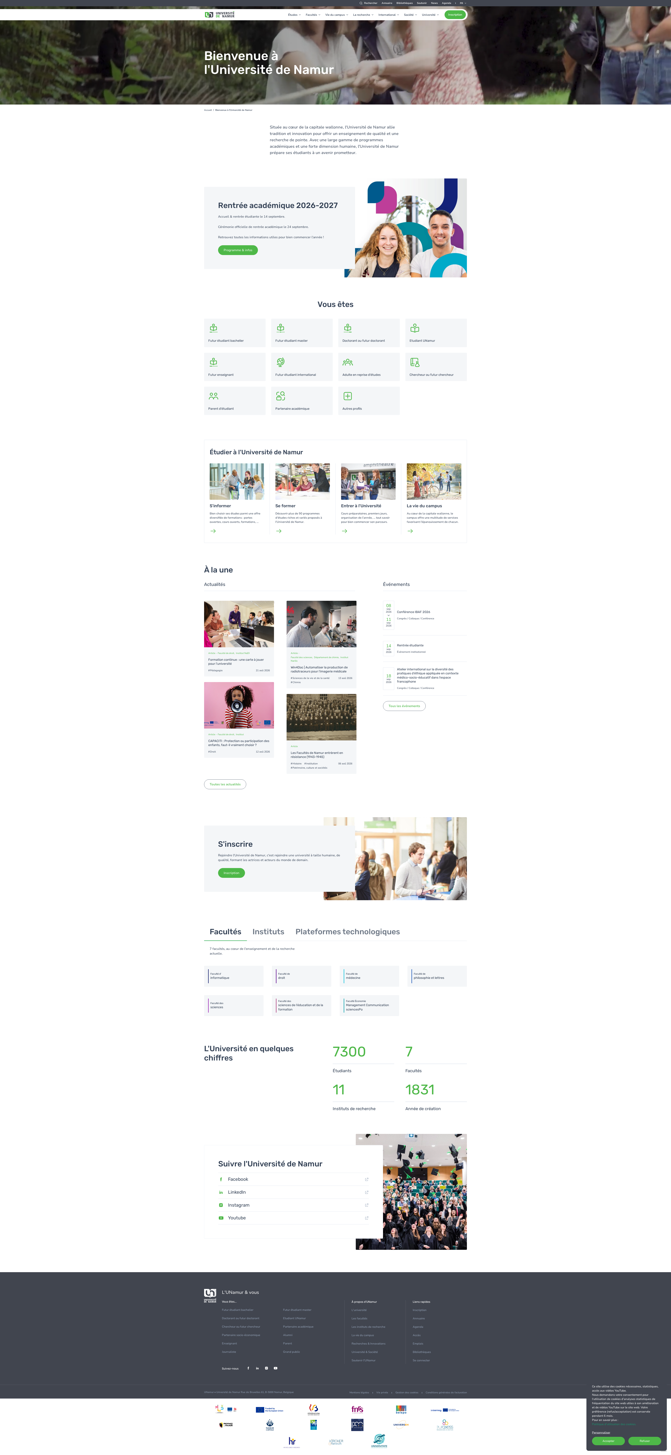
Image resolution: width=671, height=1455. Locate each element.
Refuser (645, 1441)
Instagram (239, 1205)
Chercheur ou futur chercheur (241, 1327)
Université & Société (365, 1352)
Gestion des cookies (406, 1392)
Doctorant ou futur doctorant (240, 1318)
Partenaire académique (298, 1327)
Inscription (455, 15)
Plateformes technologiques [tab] (347, 931)
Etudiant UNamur (294, 1318)
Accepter (608, 1441)
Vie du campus (335, 15)
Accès (417, 1335)
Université (428, 15)
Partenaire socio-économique (241, 1335)
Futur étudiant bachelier (237, 1310)
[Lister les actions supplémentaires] (463, 3)
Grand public (291, 1352)
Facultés (311, 15)
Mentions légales (359, 1392)
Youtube (237, 1218)
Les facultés (359, 1318)
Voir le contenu (235, 333)
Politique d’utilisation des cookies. (614, 1424)
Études (292, 15)
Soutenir (422, 3)
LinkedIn (237, 1192)
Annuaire (387, 3)
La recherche (361, 15)
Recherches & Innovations (368, 1344)
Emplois (418, 1344)
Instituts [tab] (268, 931)
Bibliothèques (404, 3)
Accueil (208, 110)
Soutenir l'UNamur (364, 1360)
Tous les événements (404, 706)
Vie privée (382, 1392)
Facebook (238, 1179)
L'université (359, 1310)
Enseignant (229, 1343)
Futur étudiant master (297, 1310)
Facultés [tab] (225, 931)
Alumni (288, 1335)
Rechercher (370, 3)
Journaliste (229, 1352)
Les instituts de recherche (368, 1327)
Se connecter (421, 1360)
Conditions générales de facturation (446, 1392)
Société (409, 15)
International (387, 15)
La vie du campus (363, 1335)
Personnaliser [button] (601, 1433)
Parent (287, 1343)
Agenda (446, 3)
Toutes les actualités (225, 784)
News (434, 3)
